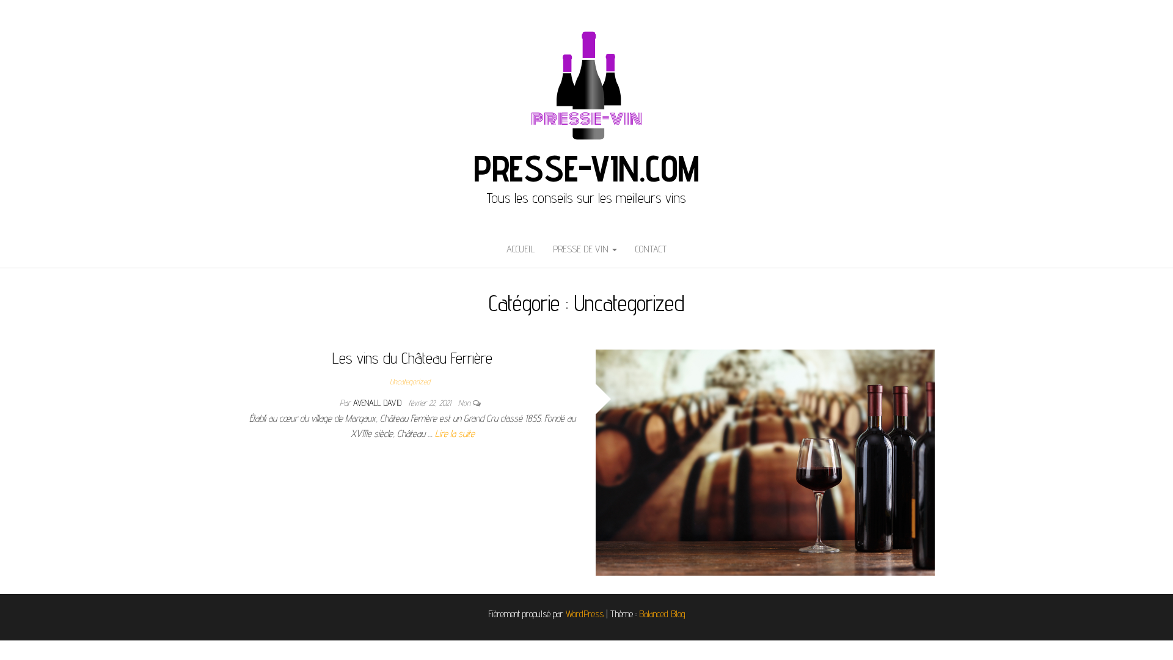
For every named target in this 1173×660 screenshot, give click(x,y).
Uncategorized (410, 381)
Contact (651, 249)
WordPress (585, 614)
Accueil (520, 249)
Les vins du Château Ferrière (412, 357)
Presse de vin (582, 249)
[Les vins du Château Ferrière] (765, 462)
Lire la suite (455, 433)
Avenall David (378, 403)
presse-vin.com (586, 168)
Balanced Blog (662, 614)
